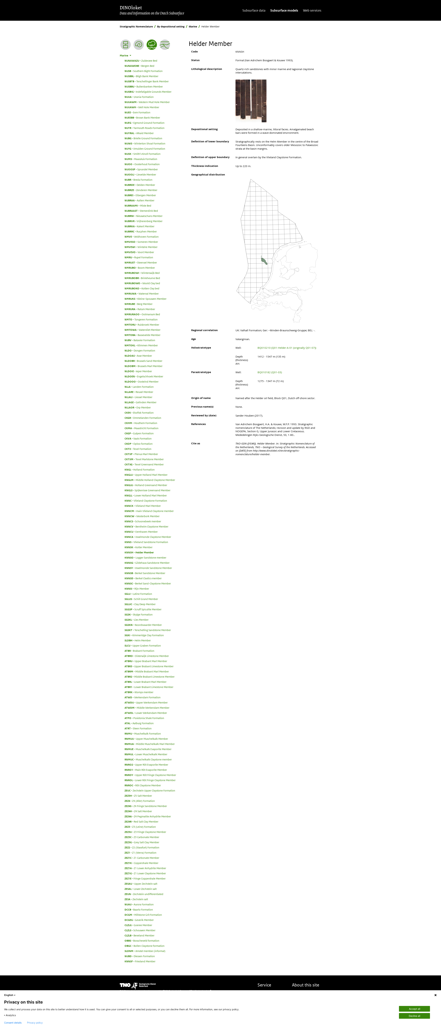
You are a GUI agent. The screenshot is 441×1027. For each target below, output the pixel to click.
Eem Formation (137, 112)
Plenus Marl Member (141, 454)
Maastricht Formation (141, 428)
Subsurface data (253, 10)
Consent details (13, 1022)
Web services (312, 10)
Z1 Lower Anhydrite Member (145, 868)
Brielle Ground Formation (143, 138)
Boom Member (140, 267)
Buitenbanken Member (144, 86)
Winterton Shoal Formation (145, 143)
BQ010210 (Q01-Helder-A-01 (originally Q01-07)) (287, 347)
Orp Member (138, 407)
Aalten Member (139, 200)
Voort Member (139, 252)
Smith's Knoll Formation (143, 153)
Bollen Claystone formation (145, 945)
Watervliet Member (142, 329)
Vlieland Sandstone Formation (146, 542)
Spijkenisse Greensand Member (147, 490)
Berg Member (138, 304)
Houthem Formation (141, 423)
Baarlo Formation (139, 909)
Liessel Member (138, 397)
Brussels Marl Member (143, 366)
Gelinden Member (140, 402)
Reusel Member (139, 392)
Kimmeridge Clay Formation (144, 635)
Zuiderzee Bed (141, 60)
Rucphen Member (141, 231)
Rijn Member (137, 588)
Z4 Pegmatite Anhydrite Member (148, 816)
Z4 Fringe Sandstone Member (146, 806)
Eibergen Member (140, 195)
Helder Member (139, 552)
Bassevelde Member (142, 335)
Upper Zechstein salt (141, 883)
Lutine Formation (138, 593)
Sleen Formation (138, 728)
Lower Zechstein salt (141, 889)
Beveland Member (139, 935)
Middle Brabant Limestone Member (150, 676)
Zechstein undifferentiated (144, 894)
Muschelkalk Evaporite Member (148, 749)
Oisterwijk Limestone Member (147, 656)
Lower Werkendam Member (146, 713)
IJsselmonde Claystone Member (148, 537)
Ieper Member (138, 371)
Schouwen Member (140, 930)
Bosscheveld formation (142, 940)
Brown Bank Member (142, 117)
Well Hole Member (142, 107)
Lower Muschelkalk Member (146, 754)
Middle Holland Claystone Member (150, 480)
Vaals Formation (138, 438)
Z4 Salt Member (138, 811)
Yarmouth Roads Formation (145, 128)
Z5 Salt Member (138, 795)
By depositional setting (170, 26)
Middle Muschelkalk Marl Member (150, 744)
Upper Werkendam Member (146, 702)
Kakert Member (139, 226)
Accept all (414, 1008)
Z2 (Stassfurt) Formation (142, 847)
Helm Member (138, 640)
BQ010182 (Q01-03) (270, 372)
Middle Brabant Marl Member (147, 671)
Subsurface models (284, 10)
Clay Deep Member (140, 604)
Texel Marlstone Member (144, 459)
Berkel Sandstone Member (145, 573)
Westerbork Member (142, 516)
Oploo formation (139, 443)
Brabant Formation (139, 650)
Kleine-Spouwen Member (145, 298)
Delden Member (140, 185)
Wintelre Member (141, 247)
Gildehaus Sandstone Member (147, 562)
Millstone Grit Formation (143, 914)
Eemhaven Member (141, 531)
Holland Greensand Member (146, 485)
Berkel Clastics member (143, 578)
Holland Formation (140, 469)
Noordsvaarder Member (143, 625)
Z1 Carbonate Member (142, 857)
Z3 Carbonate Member (142, 837)
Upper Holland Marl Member (146, 474)
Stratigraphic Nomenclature (136, 26)
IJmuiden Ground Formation (145, 148)
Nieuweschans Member (143, 216)
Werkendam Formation (143, 697)
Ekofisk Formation (139, 412)
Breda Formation (138, 179)
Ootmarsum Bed (142, 314)
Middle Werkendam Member (147, 707)
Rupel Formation (139, 257)
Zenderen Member (141, 190)
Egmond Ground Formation (145, 122)
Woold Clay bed (142, 283)
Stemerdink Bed (141, 210)
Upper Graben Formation (143, 645)
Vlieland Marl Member (143, 505)
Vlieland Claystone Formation (146, 500)
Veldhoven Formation (142, 236)
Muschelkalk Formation (143, 733)
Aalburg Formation (139, 723)
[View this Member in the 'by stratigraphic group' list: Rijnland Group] (165, 45)
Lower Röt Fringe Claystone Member (150, 780)
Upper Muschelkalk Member (146, 738)
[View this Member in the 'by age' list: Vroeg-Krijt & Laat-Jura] (139, 45)
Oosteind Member (141, 381)
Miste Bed (138, 205)
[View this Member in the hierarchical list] (125, 45)
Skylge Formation (139, 614)
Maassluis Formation (141, 159)
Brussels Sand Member (143, 361)
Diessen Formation (140, 956)
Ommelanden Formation (143, 417)
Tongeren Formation (141, 319)
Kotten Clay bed (142, 288)
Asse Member (138, 355)
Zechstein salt (136, 899)
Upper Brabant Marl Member (146, 661)
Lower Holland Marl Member (146, 495)
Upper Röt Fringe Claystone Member (150, 775)
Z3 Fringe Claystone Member (145, 832)
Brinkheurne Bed (142, 278)
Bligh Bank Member (141, 76)
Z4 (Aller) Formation (140, 801)
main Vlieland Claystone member (149, 511)
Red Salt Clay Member (141, 821)
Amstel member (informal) (145, 951)
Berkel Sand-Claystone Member (148, 583)
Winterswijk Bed (142, 273)
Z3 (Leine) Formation (140, 826)
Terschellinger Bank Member (147, 81)
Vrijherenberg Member (143, 221)
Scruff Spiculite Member (143, 609)
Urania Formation (139, 97)
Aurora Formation (139, 904)
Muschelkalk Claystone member (148, 759)
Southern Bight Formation (144, 71)
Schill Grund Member (141, 599)
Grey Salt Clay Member (142, 842)
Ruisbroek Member (142, 324)
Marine (193, 26)
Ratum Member (140, 309)
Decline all (414, 1015)
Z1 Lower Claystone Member (145, 873)
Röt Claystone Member (143, 785)
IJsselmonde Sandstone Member (148, 568)
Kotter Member (138, 547)
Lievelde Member (140, 174)
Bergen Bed (139, 65)
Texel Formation (138, 449)
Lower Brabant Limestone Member (149, 687)
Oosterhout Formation (142, 164)
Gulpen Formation (139, 433)
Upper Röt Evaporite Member (146, 764)
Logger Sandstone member (145, 557)
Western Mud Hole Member (147, 102)
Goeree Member (138, 925)
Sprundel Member (141, 169)
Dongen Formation (140, 350)
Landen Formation (139, 386)
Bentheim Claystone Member (146, 526)
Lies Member (136, 619)
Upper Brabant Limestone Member (149, 666)
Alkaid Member (139, 133)
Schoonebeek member (143, 521)
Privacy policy (35, 1022)
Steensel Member (141, 262)
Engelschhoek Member (144, 376)
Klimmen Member (141, 345)
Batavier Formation (140, 340)
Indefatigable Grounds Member (148, 91)
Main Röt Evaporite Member (146, 769)
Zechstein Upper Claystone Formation (150, 790)
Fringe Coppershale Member (145, 878)
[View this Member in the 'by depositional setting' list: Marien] (152, 45)
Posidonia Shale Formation (144, 718)
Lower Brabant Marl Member (145, 681)
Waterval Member (142, 293)
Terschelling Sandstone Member (148, 630)
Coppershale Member (141, 863)
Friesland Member (140, 961)
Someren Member (141, 241)
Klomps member (139, 692)
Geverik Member (139, 920)
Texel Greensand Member (144, 464)
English (8, 995)
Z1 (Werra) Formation (140, 852)
